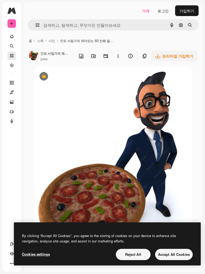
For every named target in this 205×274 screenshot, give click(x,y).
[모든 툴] (11, 82)
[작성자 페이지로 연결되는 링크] (33, 56)
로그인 (163, 10)
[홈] (11, 36)
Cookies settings (36, 254)
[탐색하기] (11, 65)
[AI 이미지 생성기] (11, 102)
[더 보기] (11, 263)
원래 (65, 77)
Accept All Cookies (174, 254)
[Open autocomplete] (35, 25)
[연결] (11, 244)
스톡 (40, 40)
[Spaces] (11, 92)
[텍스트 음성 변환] (11, 121)
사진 (52, 40)
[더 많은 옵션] (118, 56)
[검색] (11, 46)
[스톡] (11, 55)
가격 (145, 10)
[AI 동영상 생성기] (11, 111)
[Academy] (11, 253)
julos (44, 58)
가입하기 (186, 10)
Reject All (133, 254)
